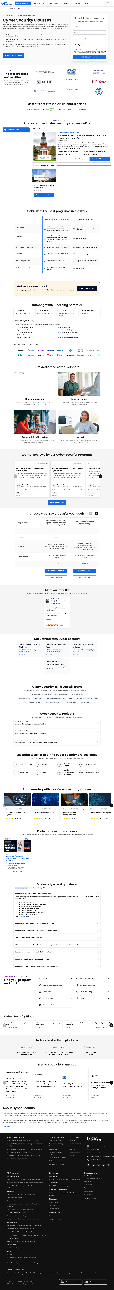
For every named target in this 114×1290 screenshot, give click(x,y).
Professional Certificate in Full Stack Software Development (25, 1219)
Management (47, 992)
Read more (6, 1127)
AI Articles (10, 1273)
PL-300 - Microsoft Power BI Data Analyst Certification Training (26, 1235)
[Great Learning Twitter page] (93, 1166)
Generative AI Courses (50, 1005)
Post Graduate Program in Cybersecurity (19, 1248)
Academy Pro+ (88, 1194)
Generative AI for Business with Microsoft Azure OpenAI (24, 1225)
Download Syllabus (56, 571)
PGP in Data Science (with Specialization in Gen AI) (65, 1179)
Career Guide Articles (21, 1275)
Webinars (52, 1205)
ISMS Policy (29, 1281)
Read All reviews (57, 502)
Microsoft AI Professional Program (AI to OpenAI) (22, 1229)
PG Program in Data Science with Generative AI (21, 1194)
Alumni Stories (85, 1273)
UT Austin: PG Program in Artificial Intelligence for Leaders (24, 1149)
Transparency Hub (75, 1144)
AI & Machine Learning (87, 985)
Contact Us (73, 1155)
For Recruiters (76, 3)
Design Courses (54, 1161)
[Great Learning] (7, 3)
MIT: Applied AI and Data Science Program (20, 1152)
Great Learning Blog (15, 1270)
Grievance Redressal (75, 1152)
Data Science (11, 1191)
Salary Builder (88, 1185)
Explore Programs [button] (14, 55)
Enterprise (65, 3)
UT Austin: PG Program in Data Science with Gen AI (22, 1140)
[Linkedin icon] (98, 1166)
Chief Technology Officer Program (18, 1216)
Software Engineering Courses (16, 1212)
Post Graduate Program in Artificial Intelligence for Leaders (25, 1183)
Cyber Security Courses (56, 1164)
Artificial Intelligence (13, 1176)
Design (82, 998)
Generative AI (53, 1149)
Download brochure (100, 159)
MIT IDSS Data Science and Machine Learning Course (23, 1155)
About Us (72, 1140)
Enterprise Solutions (55, 1219)
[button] (33, 109)
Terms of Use (99, 50)
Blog (85, 1188)
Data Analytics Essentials (14, 1198)
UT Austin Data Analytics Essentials (17, 1159)
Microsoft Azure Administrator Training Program (22, 1232)
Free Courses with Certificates (93, 1178)
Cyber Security (48, 998)
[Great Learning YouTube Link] (103, 1166)
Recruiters (52, 1216)
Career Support (39, 3)
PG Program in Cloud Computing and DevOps (21, 1241)
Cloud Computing (86, 992)
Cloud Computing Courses (57, 1158)
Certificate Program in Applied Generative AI (20, 1209)
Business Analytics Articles (56, 1273)
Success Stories (53, 3)
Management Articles (72, 1273)
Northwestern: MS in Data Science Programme (21, 1257)
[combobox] (76, 39)
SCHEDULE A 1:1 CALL (89, 57)
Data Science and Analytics (52, 985)
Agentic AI (46, 978)
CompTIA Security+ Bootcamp (58, 1186)
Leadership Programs (87, 978)
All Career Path (88, 1181)
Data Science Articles (21, 1273)
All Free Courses (88, 1191)
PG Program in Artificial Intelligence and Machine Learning (25, 1179)
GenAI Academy (91, 1198)
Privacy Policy (76, 51)
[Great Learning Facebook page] (88, 1166)
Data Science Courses (56, 1140)
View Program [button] (80, 159)
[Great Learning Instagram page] (108, 1166)
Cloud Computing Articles (38, 1273)
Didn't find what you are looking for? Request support (23, 1263)
